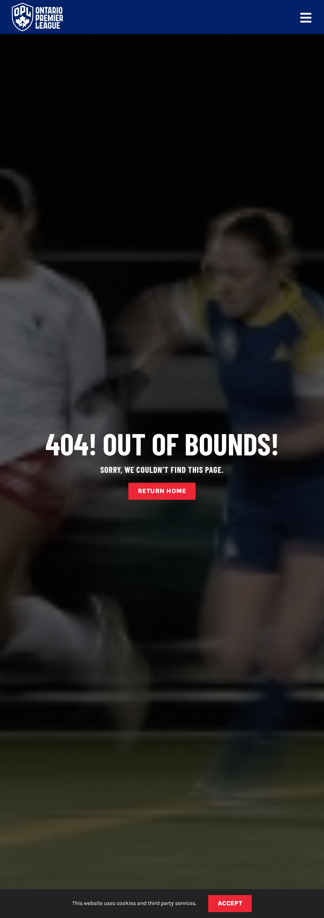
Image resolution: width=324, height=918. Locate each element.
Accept (230, 903)
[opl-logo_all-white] (37, 5)
